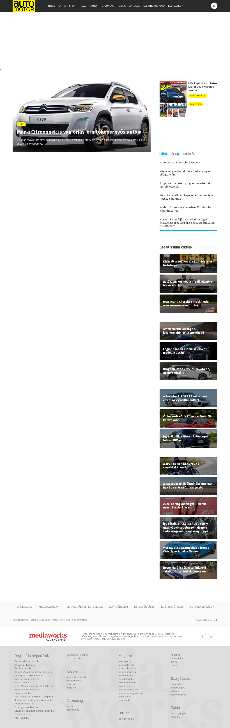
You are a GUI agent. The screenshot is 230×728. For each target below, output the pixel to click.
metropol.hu (177, 658)
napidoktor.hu (126, 678)
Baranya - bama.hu (25, 664)
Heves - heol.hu (23, 693)
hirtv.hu (70, 684)
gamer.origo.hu (127, 671)
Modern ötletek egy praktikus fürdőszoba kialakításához (185, 209)
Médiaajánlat (49, 606)
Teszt (83, 6)
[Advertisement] (115, 41)
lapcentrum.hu (179, 694)
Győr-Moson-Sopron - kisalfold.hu (33, 685)
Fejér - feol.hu (22, 682)
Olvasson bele (197, 96)
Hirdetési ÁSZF (144, 606)
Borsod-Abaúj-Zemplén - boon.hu (33, 671)
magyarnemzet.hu (76, 676)
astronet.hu (125, 661)
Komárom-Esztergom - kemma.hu (33, 700)
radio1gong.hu (179, 713)
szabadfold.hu (74, 680)
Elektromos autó (154, 6)
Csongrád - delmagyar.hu (28, 675)
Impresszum (24, 606)
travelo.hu (124, 685)
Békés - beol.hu (23, 668)
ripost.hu (176, 654)
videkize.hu (125, 696)
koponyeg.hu (178, 687)
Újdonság (108, 6)
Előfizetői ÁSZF (172, 606)
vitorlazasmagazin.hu (131, 693)
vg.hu (69, 706)
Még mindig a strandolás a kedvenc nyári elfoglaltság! (185, 173)
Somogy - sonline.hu (26, 707)
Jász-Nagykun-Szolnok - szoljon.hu (34, 696)
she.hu (174, 665)
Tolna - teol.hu (22, 714)
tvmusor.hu (125, 700)
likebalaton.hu (126, 675)
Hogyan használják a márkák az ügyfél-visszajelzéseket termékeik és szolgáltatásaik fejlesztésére (187, 223)
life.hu (174, 661)
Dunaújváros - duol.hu (27, 678)
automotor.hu (126, 664)
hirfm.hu (175, 716)
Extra (62, 6)
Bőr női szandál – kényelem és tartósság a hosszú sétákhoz (186, 197)
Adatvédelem (118, 606)
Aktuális (134, 6)
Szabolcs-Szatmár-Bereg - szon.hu (34, 710)
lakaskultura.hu (127, 668)
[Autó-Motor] (24, 6)
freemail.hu (177, 684)
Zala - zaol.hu (74, 658)
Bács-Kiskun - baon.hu (27, 661)
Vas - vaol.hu (21, 717)
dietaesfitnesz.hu (128, 689)
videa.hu (175, 691)
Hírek (51, 6)
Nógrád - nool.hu (24, 703)
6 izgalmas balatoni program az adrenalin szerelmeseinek (186, 185)
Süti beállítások (202, 606)
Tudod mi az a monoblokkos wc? (180, 162)
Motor (94, 6)
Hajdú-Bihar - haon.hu (27, 689)
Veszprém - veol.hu (77, 654)
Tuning (122, 6)
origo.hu (71, 687)
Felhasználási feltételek (84, 606)
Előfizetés (174, 6)
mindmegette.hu (128, 682)
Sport (73, 6)
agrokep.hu (72, 709)
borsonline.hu (126, 718)
